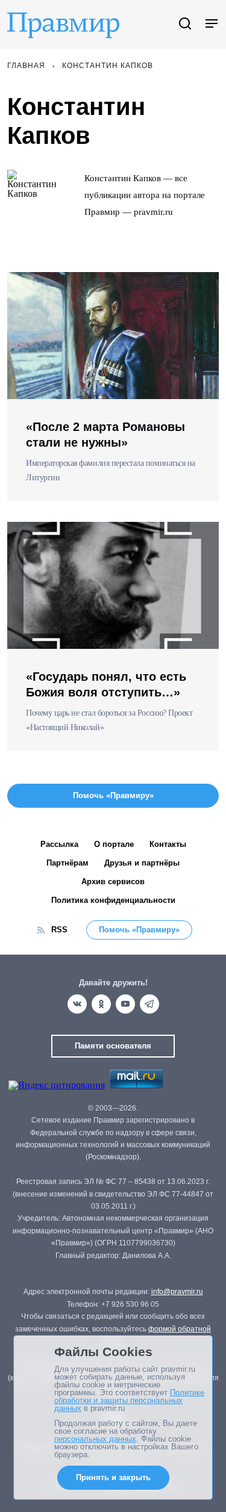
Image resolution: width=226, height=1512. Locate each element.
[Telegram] (149, 1004)
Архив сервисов (113, 881)
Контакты (167, 844)
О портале (114, 844)
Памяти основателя (113, 1045)
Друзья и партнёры (142, 862)
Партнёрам (67, 862)
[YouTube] (125, 1004)
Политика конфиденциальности (113, 900)
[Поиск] (185, 24)
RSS (59, 929)
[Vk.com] (77, 1004)
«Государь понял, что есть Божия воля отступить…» (106, 684)
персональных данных (95, 1438)
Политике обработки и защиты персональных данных (129, 1400)
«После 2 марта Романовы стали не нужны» (105, 434)
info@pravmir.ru (177, 1291)
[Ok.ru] (101, 1004)
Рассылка (59, 844)
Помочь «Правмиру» (139, 929)
